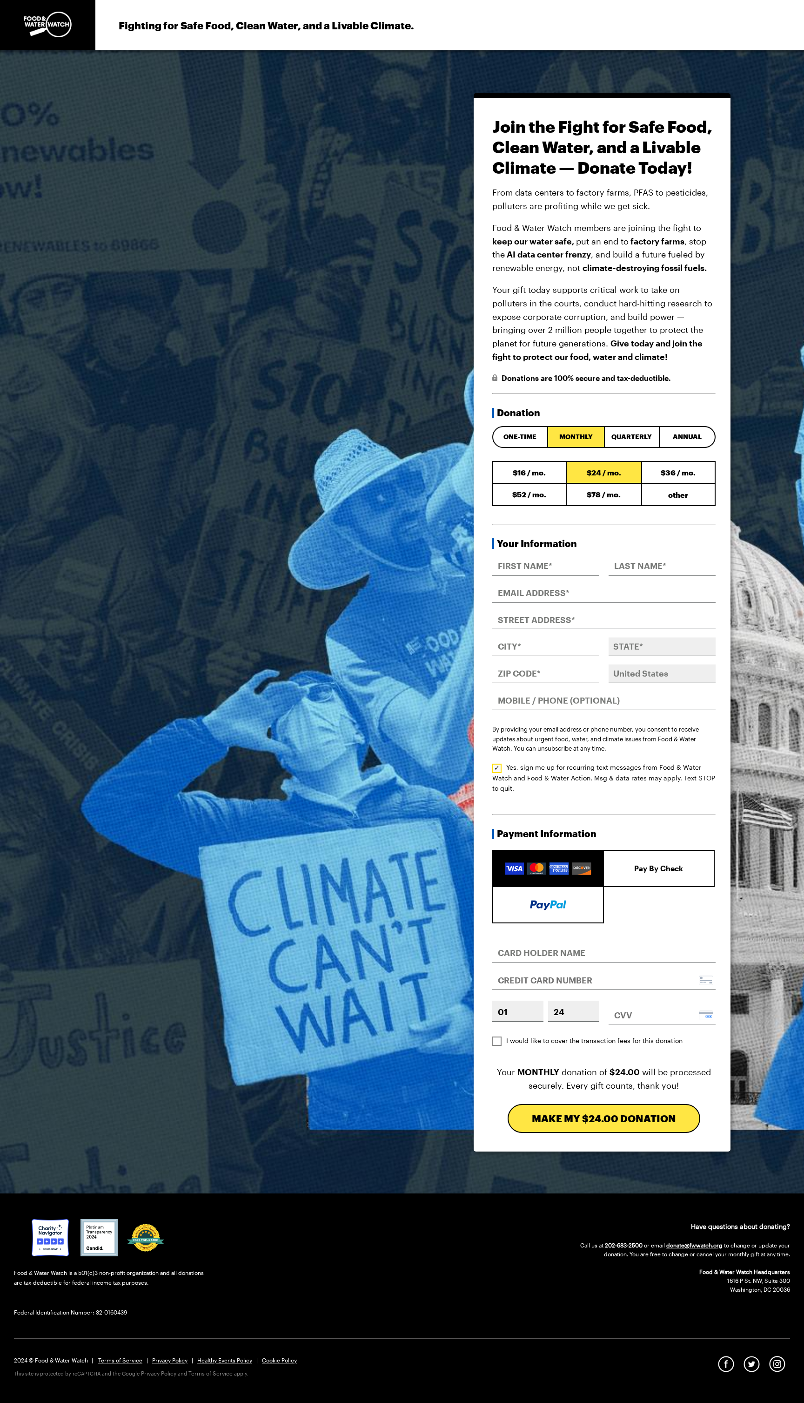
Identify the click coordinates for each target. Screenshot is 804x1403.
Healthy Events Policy (224, 1360)
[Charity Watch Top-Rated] (50, 1253)
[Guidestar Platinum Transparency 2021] (99, 1253)
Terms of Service (120, 1360)
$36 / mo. (678, 472)
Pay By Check (658, 868)
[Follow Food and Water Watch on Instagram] (777, 1369)
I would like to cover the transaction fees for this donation (594, 1040)
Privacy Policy (170, 1360)
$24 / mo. (604, 472)
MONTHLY (576, 437)
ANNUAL (687, 437)
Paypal (548, 904)
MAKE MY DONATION (604, 1118)
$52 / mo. (529, 494)
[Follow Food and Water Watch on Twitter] (752, 1369)
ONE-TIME (519, 437)
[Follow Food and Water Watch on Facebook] (726, 1369)
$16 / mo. (529, 472)
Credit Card (548, 860)
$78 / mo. (604, 494)
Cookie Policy (279, 1360)
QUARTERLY (631, 437)
